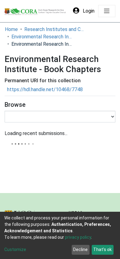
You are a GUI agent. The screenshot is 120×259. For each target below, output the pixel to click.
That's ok (102, 249)
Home (11, 29)
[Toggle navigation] (106, 11)
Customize (15, 249)
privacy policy (78, 237)
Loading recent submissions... (36, 133)
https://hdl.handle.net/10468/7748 (45, 89)
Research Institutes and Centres (55, 29)
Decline (80, 249)
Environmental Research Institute (42, 37)
